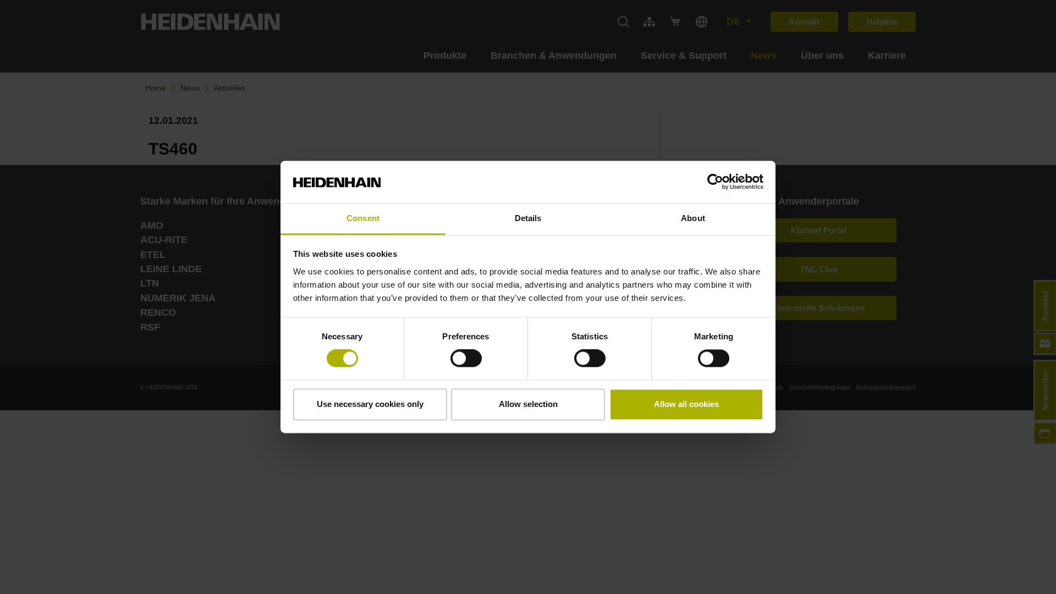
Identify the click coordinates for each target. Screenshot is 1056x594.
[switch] (466, 358)
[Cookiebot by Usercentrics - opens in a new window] (715, 182)
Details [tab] (528, 218)
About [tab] (693, 218)
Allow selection (528, 404)
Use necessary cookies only (370, 404)
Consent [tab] (363, 218)
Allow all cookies (686, 404)
